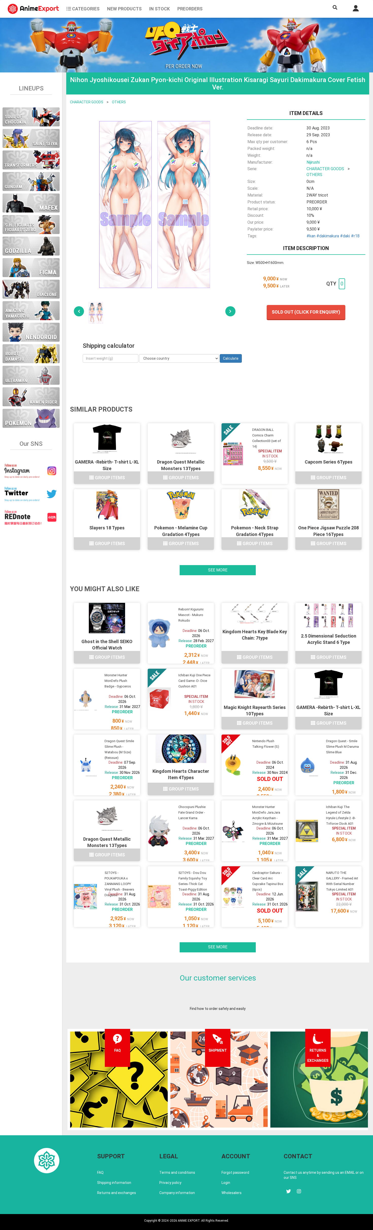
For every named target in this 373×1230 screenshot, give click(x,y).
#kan (311, 236)
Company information (177, 1193)
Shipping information (114, 1183)
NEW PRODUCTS (124, 8)
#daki (345, 236)
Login (226, 1183)
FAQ (100, 1172)
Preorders (189, 8)
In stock (159, 8)
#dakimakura (327, 236)
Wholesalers (232, 1193)
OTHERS (119, 102)
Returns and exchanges (116, 1193)
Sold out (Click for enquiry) (306, 312)
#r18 (355, 236)
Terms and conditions (177, 1172)
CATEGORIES (85, 8)
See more (217, 570)
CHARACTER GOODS (86, 102)
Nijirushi (313, 162)
